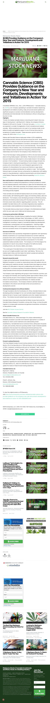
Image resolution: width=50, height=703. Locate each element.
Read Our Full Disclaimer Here (25, 694)
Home (4, 31)
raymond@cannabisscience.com (12, 375)
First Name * (6, 530)
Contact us (6, 675)
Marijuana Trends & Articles (14, 622)
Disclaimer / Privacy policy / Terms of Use (13, 674)
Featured (5, 622)
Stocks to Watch (7, 673)
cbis (33, 433)
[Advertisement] (25, 17)
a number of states (40, 124)
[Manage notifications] (3, 700)
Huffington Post (20, 134)
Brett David (5, 513)
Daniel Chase (29, 636)
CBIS (7, 107)
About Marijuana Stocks (18, 673)
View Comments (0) (25, 414)
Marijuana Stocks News (11, 36)
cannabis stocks (27, 433)
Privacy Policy (7, 545)
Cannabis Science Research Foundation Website (20, 312)
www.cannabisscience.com (10, 384)
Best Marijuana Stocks (8, 433)
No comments (7, 45)
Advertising (27, 674)
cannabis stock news (18, 433)
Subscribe (14, 541)
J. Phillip (4, 427)
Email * (5, 534)
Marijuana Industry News (40, 433)
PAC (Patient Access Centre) (15, 309)
